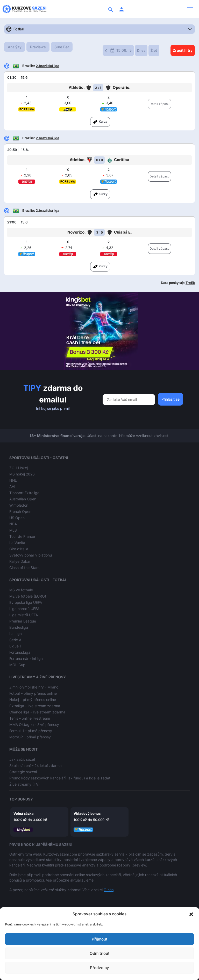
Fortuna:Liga (19, 652)
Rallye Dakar (20, 561)
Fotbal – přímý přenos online (33, 693)
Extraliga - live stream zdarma (34, 706)
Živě (154, 50)
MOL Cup (17, 665)
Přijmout (100, 939)
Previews (38, 47)
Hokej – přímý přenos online (32, 699)
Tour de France (22, 536)
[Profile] (121, 9)
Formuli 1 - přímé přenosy (30, 731)
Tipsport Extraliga (24, 493)
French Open (20, 511)
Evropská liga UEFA (25, 602)
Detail (159, 104)
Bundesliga (18, 627)
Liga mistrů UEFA (23, 615)
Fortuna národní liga (26, 658)
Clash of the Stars (24, 567)
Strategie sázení (23, 772)
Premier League (22, 621)
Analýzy (15, 47)
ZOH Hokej (18, 468)
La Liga (15, 633)
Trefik (190, 283)
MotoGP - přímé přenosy (30, 737)
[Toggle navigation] (190, 9)
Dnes (141, 50)
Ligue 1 (15, 646)
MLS (13, 530)
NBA (13, 524)
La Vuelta (17, 542)
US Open (17, 517)
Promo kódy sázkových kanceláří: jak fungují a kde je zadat (59, 778)
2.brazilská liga (47, 66)
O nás (108, 890)
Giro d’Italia (18, 549)
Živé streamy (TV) (24, 784)
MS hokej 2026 (22, 474)
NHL (13, 480)
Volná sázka (23, 813)
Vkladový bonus (87, 813)
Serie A (15, 640)
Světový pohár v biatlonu (30, 555)
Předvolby (99, 967)
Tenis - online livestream (29, 718)
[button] (191, 914)
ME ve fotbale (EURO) (27, 596)
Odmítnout (100, 953)
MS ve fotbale (21, 590)
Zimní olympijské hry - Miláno (33, 687)
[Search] (110, 9)
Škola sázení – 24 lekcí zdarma (35, 765)
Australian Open (22, 499)
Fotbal (18, 29)
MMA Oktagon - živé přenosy (34, 724)
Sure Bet (61, 47)
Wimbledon (18, 505)
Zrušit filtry (183, 50)
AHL (12, 486)
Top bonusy (21, 799)
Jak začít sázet (22, 759)
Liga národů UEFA (24, 608)
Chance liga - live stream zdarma (37, 712)
